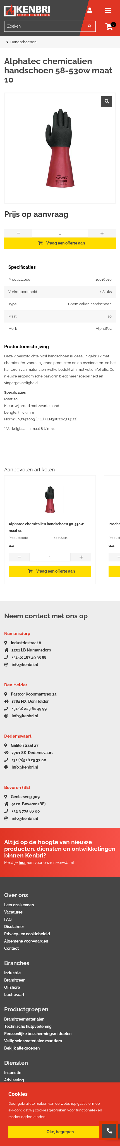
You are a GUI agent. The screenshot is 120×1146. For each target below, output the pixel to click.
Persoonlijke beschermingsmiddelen (37, 1033)
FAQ (8, 919)
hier (22, 862)
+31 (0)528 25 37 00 (28, 760)
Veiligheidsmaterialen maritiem (33, 1041)
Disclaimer (14, 926)
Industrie (12, 973)
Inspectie (12, 1072)
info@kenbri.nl (24, 664)
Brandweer (14, 980)
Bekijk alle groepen (22, 1048)
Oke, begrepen (60, 1132)
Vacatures (13, 912)
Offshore (12, 987)
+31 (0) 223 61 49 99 (29, 708)
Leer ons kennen (19, 905)
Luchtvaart (14, 994)
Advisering (14, 1080)
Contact (11, 948)
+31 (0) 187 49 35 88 (28, 657)
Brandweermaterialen (24, 1019)
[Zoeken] (89, 26)
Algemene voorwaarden (26, 941)
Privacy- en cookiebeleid (27, 934)
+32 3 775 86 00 (25, 811)
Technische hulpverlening (28, 1026)
